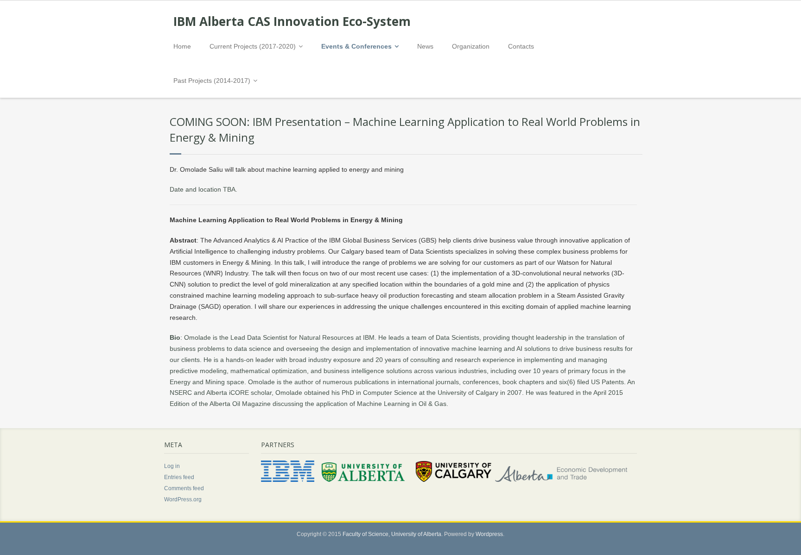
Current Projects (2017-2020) (253, 46)
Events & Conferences (356, 46)
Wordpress (489, 534)
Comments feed (184, 488)
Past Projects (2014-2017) (211, 80)
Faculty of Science (365, 534)
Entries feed (179, 477)
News (425, 46)
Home (182, 46)
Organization (471, 46)
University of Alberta (416, 534)
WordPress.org (183, 499)
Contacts (521, 46)
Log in (172, 466)
